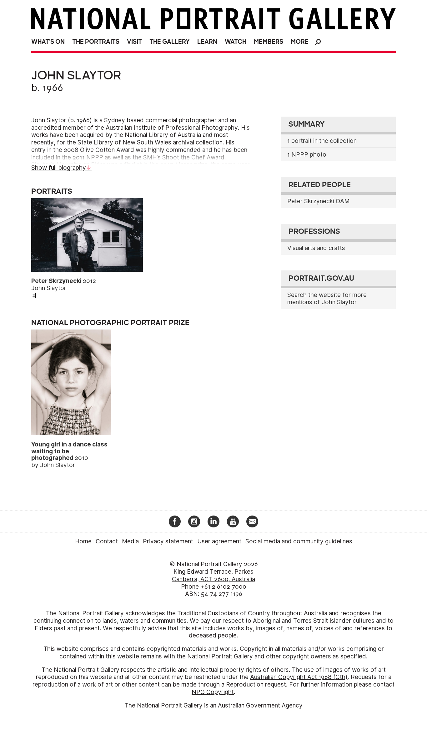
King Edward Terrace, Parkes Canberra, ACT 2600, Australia (213, 575)
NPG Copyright (213, 692)
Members (268, 42)
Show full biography (58, 167)
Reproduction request (256, 684)
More (300, 42)
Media (130, 541)
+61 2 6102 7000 (223, 586)
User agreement (219, 541)
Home (83, 541)
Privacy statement (168, 541)
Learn (207, 42)
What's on (48, 42)
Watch (235, 42)
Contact (107, 541)
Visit (134, 42)
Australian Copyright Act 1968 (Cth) (299, 677)
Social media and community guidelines (298, 541)
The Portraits (95, 42)
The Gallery (169, 42)
